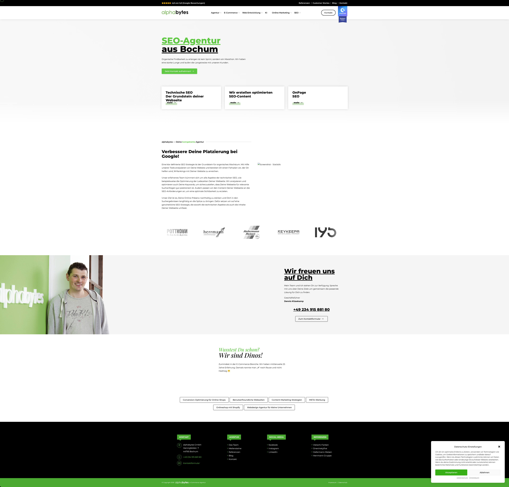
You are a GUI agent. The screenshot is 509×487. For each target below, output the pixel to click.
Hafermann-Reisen (322, 452)
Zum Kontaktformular (309, 319)
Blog (334, 3)
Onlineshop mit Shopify (228, 407)
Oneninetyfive (320, 448)
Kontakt (343, 3)
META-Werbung (317, 400)
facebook (273, 445)
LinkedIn (273, 452)
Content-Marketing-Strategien (287, 400)
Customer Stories (321, 3)
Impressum (474, 478)
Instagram (274, 448)
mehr (170, 102)
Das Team (234, 445)
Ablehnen (484, 472)
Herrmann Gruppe (322, 455)
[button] (499, 446)
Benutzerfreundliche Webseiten (249, 400)
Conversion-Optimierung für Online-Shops (204, 400)
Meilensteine (235, 448)
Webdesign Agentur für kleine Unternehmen (269, 407)
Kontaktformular (191, 463)
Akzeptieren (451, 472)
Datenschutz (462, 478)
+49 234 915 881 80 (311, 309)
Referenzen (304, 3)
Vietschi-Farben (321, 445)
